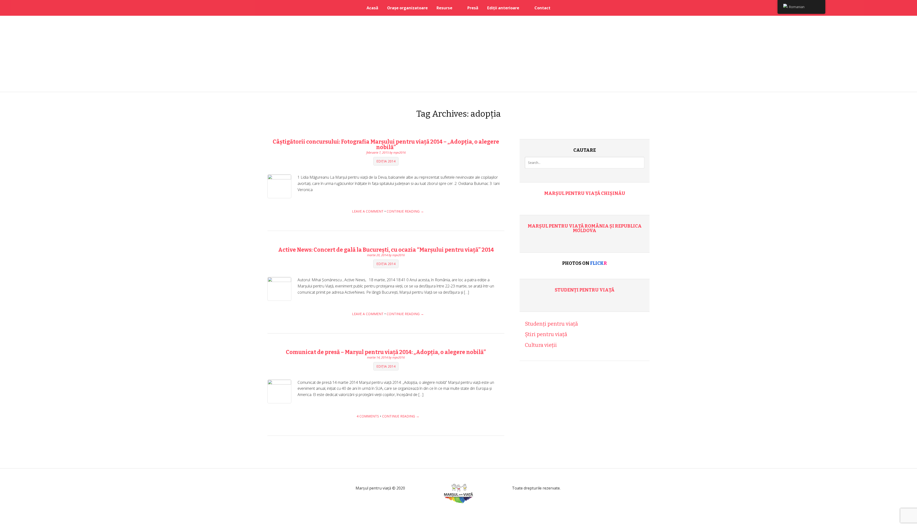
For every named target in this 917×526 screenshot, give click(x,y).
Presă (472, 7)
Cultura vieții (541, 345)
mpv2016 (399, 152)
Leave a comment (368, 211)
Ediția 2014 (385, 161)
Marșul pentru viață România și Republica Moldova (585, 228)
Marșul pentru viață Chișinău (584, 193)
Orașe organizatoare (407, 7)
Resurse (444, 7)
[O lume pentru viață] (459, 509)
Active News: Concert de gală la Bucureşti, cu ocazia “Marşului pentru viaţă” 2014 (386, 249)
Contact (542, 7)
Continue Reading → (405, 211)
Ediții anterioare (503, 7)
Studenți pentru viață (584, 290)
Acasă (372, 7)
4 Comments (368, 416)
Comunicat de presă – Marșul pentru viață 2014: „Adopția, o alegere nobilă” (386, 352)
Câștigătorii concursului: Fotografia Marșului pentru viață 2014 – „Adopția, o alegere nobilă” (386, 144)
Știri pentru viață (546, 334)
